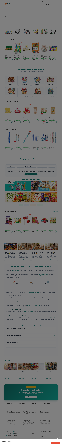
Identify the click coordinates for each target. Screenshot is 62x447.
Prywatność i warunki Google (22, 444)
